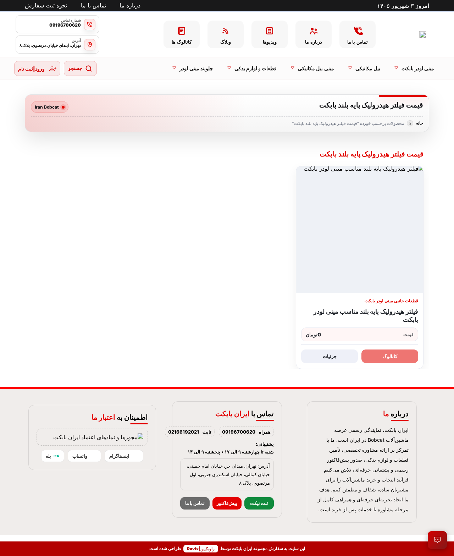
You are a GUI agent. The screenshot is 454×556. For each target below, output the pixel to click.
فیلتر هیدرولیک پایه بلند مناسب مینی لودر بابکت (366, 315)
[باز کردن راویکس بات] (437, 540)
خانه (419, 123)
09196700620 (238, 432)
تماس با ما (195, 503)
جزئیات (330, 356)
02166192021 (183, 432)
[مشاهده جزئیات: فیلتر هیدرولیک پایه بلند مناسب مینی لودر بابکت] (359, 229)
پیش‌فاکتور (227, 503)
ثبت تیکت (259, 503)
